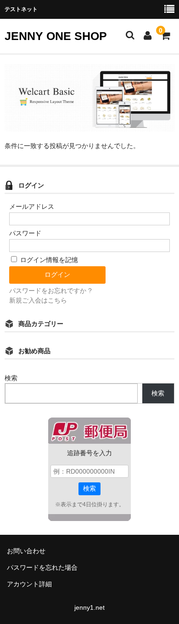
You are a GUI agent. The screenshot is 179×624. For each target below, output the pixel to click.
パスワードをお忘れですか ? (50, 290)
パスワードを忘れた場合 (42, 567)
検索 (11, 378)
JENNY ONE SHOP (56, 35)
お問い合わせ (26, 551)
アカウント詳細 (29, 584)
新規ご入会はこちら (38, 300)
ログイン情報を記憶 (48, 259)
